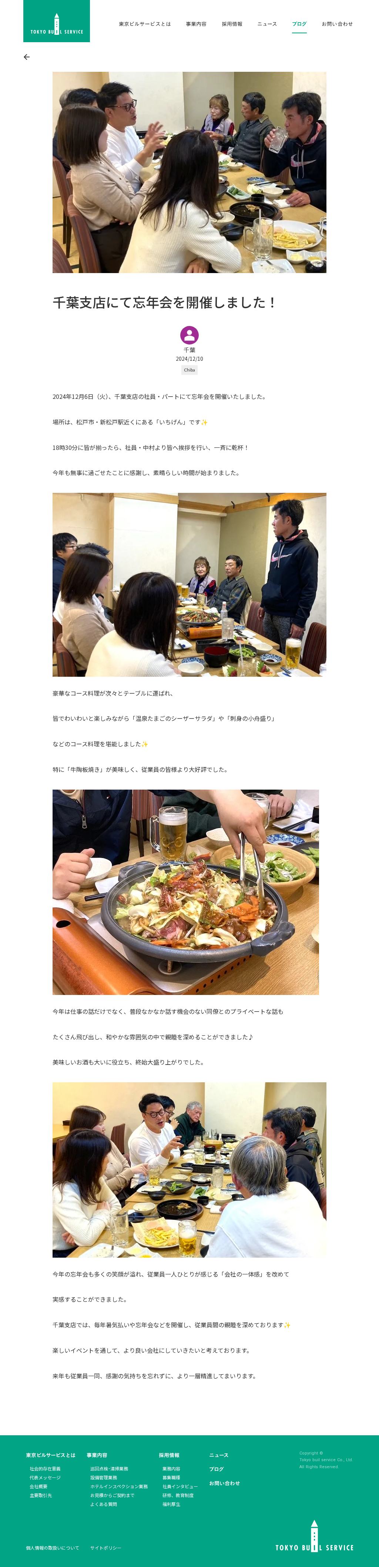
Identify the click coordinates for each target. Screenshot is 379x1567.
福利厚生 (171, 1504)
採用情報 (169, 1455)
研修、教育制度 (178, 1495)
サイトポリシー (105, 1547)
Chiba (189, 370)
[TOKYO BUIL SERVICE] (56, 21)
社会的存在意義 (45, 1468)
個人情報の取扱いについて (52, 1547)
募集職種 (171, 1477)
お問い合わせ (224, 1483)
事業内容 (97, 1455)
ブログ (216, 1469)
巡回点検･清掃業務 (109, 1468)
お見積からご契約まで (112, 1495)
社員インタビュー (180, 1486)
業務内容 (171, 1468)
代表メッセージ (45, 1477)
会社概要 (38, 1486)
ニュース (219, 1455)
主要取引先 (41, 1495)
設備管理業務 (103, 1477)
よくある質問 (103, 1504)
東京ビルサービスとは (51, 1455)
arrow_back (26, 57)
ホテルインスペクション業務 (119, 1486)
